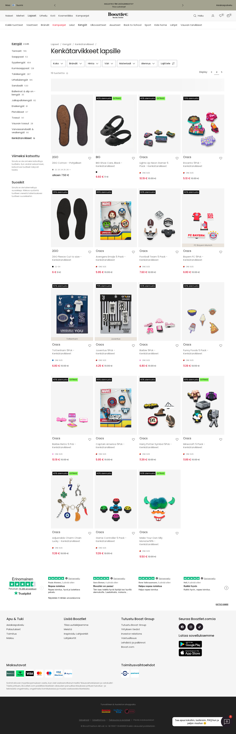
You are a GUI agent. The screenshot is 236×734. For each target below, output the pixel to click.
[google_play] (190, 644)
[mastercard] (39, 674)
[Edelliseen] (55, 5)
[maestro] (49, 674)
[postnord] (135, 674)
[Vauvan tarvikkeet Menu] (203, 25)
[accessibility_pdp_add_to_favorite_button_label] (89, 158)
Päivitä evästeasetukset (143, 720)
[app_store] (190, 652)
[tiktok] (199, 626)
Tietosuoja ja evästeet (119, 720)
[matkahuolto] (125, 674)
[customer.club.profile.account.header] (213, 15)
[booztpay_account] (10, 674)
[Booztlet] (118, 15)
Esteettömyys (98, 720)
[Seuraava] (183, 5)
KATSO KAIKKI (222, 604)
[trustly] (20, 674)
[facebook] (182, 626)
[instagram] (190, 626)
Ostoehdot (84, 720)
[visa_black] (30, 674)
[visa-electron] (59, 674)
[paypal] (68, 674)
